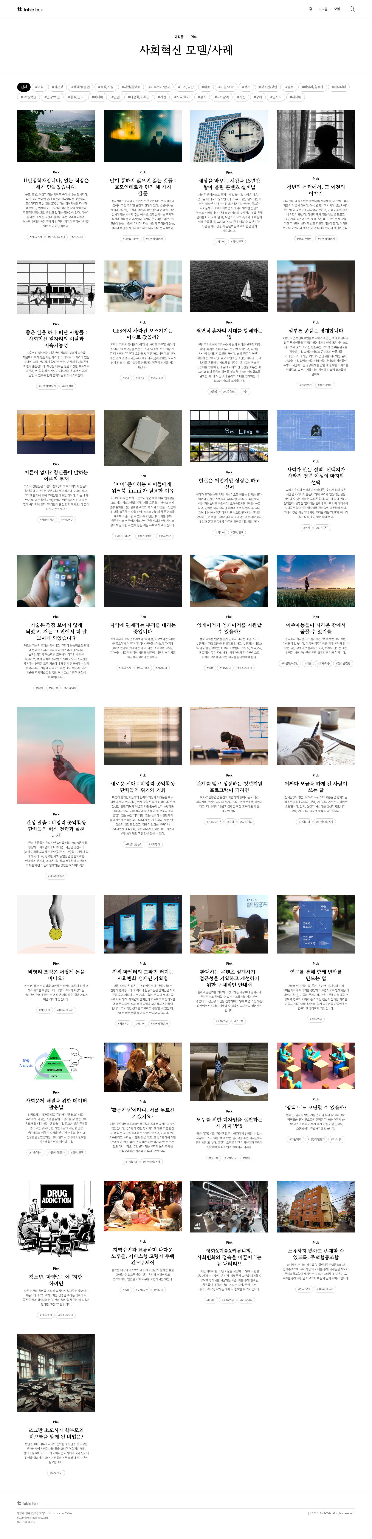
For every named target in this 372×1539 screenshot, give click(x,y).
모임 (337, 9)
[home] (30, 9)
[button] (323, 9)
